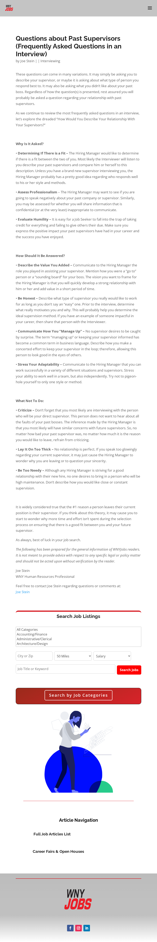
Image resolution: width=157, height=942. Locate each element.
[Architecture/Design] (78, 643)
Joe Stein (27, 61)
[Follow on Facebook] (70, 928)
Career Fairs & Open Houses (58, 851)
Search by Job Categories (78, 695)
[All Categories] (78, 629)
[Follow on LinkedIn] (86, 928)
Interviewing (50, 61)
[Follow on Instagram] (78, 928)
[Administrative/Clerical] (78, 639)
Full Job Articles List (52, 834)
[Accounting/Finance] (78, 634)
